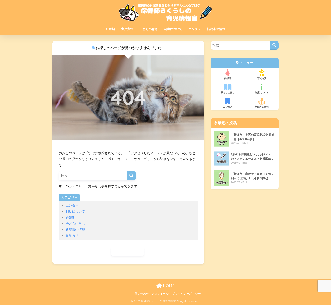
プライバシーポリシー (186, 293)
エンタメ (194, 29)
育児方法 (127, 29)
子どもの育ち (148, 29)
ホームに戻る (129, 251)
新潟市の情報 (216, 29)
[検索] (131, 175)
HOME (168, 285)
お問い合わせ (140, 293)
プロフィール (160, 293)
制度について (173, 29)
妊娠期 (110, 29)
